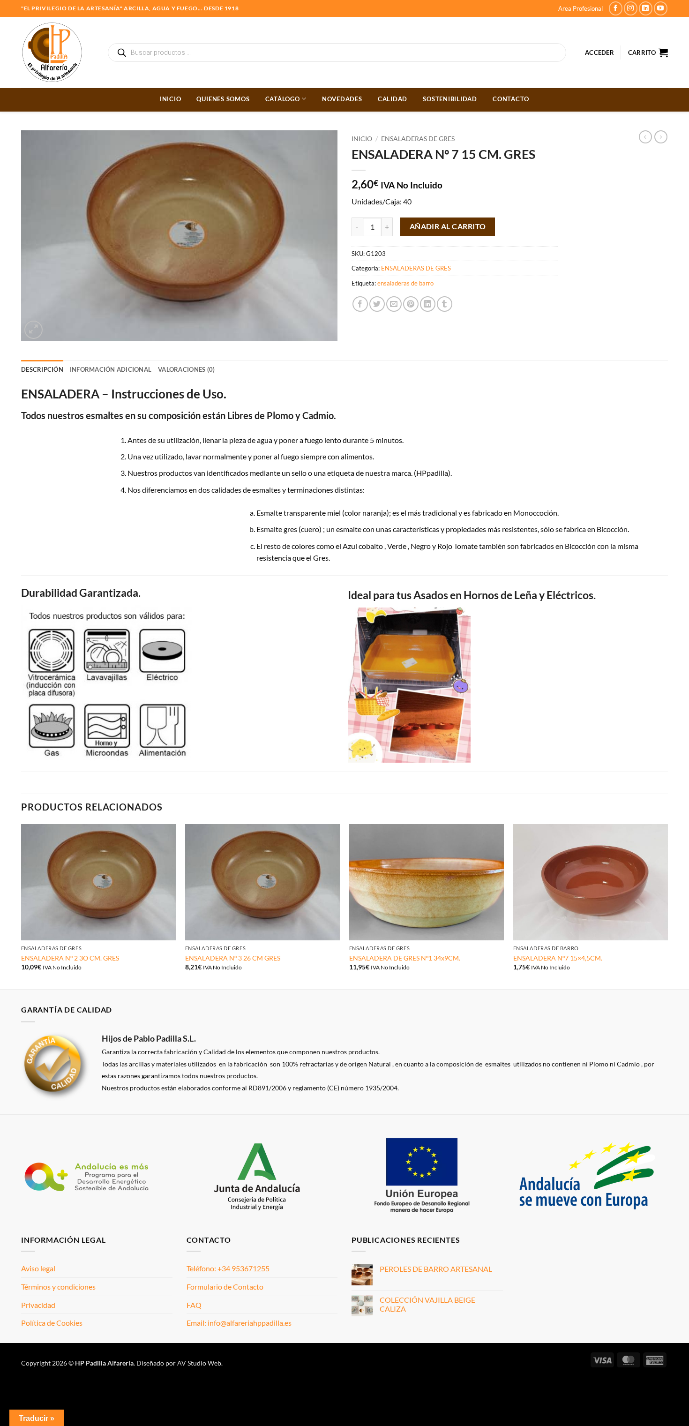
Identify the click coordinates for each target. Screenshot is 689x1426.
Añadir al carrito (448, 226)
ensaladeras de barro (405, 283)
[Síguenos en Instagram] (630, 8)
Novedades (342, 99)
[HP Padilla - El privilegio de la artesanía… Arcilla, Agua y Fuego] (57, 52)
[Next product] (645, 136)
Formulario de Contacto (225, 1286)
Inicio (170, 99)
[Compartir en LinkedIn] (427, 304)
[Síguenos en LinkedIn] (645, 8)
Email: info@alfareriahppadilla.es (239, 1322)
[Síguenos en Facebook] (615, 8)
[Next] (667, 905)
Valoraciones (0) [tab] (186, 369)
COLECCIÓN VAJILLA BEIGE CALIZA (427, 1304)
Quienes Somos (222, 99)
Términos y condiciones (58, 1286)
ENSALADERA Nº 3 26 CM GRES (232, 958)
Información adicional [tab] (110, 369)
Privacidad (38, 1304)
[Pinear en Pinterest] (411, 304)
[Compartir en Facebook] (360, 304)
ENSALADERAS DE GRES (418, 139)
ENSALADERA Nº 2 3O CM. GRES (70, 958)
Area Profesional (580, 8)
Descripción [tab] (42, 369)
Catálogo (282, 99)
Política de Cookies (51, 1322)
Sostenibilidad (450, 99)
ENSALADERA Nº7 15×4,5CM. (557, 958)
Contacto (511, 99)
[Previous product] (660, 136)
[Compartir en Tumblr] (444, 304)
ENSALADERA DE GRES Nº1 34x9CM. (404, 958)
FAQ (194, 1304)
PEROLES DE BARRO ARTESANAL (436, 1268)
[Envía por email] (394, 304)
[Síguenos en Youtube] (660, 8)
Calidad (392, 99)
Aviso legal (38, 1268)
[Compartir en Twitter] (377, 304)
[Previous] (22, 905)
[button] (599, 52)
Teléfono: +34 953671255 (228, 1268)
